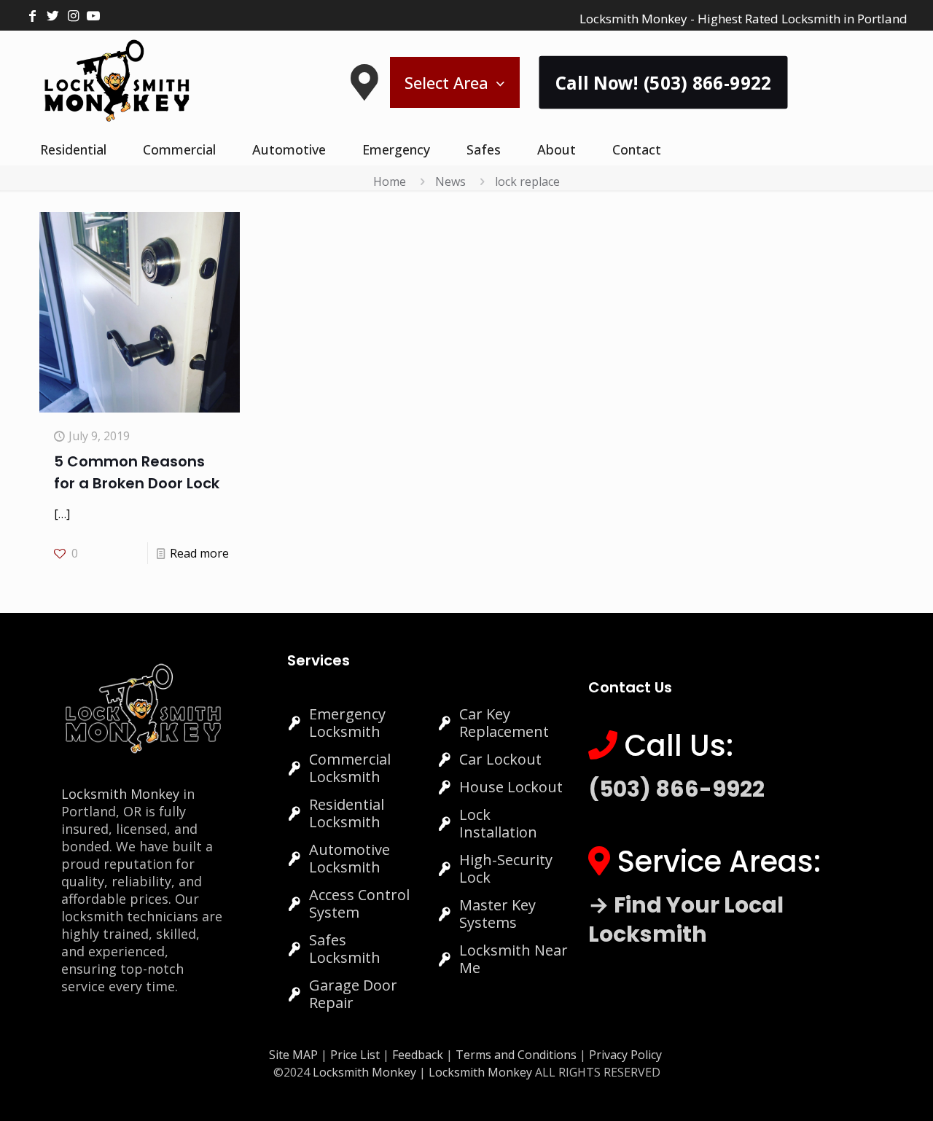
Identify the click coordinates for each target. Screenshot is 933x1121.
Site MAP (293, 1055)
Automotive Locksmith (349, 858)
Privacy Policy (625, 1055)
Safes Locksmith (344, 948)
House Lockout (511, 787)
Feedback (419, 1055)
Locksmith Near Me (513, 958)
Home (389, 181)
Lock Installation (498, 823)
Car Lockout (500, 759)
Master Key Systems (497, 913)
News (450, 181)
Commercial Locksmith (350, 767)
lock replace (527, 181)
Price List (355, 1055)
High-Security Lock (506, 868)
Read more (199, 553)
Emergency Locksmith (347, 722)
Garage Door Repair (353, 993)
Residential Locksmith (346, 813)
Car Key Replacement (504, 722)
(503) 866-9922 (676, 789)
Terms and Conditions (516, 1055)
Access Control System (359, 903)
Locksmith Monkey (120, 793)
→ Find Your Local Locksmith (686, 919)
